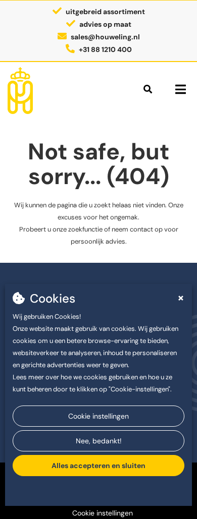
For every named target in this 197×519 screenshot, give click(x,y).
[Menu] (180, 89)
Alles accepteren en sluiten (98, 465)
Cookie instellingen (98, 416)
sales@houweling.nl (105, 36)
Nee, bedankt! (99, 440)
